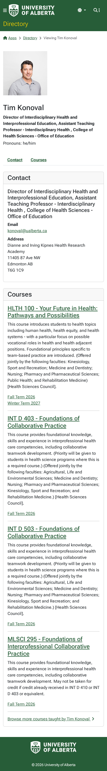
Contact (14, 159)
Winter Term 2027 (24, 403)
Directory (15, 23)
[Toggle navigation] (5, 10)
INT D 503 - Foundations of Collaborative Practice (43, 532)
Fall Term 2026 (21, 396)
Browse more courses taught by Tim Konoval (49, 718)
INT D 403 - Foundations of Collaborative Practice (43, 422)
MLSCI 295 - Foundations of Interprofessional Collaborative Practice (49, 646)
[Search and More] (96, 10)
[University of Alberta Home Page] (32, 10)
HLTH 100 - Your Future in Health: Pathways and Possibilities (53, 312)
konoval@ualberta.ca (27, 230)
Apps (12, 38)
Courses (38, 159)
